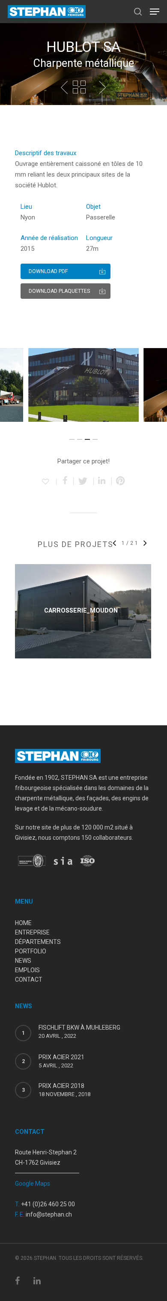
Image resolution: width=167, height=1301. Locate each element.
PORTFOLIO (30, 951)
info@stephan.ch (49, 1214)
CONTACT (28, 980)
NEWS (23, 961)
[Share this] (65, 481)
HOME (23, 923)
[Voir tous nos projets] (79, 87)
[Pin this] (120, 481)
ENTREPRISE (32, 932)
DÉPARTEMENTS (38, 942)
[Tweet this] (84, 481)
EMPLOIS (27, 970)
